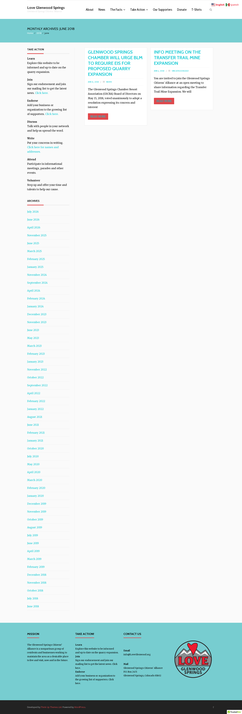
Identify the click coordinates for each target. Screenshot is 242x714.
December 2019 (36, 503)
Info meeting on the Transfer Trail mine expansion (177, 57)
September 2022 (37, 385)
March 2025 (34, 251)
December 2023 (36, 314)
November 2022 (37, 369)
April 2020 (33, 472)
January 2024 (35, 306)
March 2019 (34, 559)
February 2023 (36, 353)
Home (30, 33)
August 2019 (34, 527)
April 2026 (33, 227)
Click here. (41, 93)
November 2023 (36, 322)
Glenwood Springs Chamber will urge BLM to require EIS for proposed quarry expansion (115, 63)
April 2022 (33, 393)
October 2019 (35, 519)
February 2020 (36, 488)
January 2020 (35, 495)
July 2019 (32, 535)
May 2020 (33, 464)
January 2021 (35, 440)
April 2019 (33, 551)
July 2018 (32, 598)
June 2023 (33, 330)
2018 (39, 33)
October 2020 (35, 448)
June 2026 (33, 219)
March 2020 (34, 480)
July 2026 (33, 211)
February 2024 (36, 298)
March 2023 (34, 345)
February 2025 (36, 259)
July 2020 (33, 456)
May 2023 (33, 338)
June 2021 (33, 424)
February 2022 (36, 401)
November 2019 (36, 511)
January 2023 (35, 361)
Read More (98, 116)
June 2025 (33, 243)
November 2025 (37, 235)
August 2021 (34, 417)
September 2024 (37, 282)
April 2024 (33, 290)
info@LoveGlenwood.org (137, 654)
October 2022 (35, 377)
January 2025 (35, 267)
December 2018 (36, 574)
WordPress (79, 707)
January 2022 (35, 409)
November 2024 (37, 274)
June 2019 (33, 543)
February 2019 (36, 566)
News (109, 82)
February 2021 (36, 432)
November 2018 (36, 582)
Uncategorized (180, 71)
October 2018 (35, 590)
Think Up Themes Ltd (51, 707)
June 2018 (33, 606)
